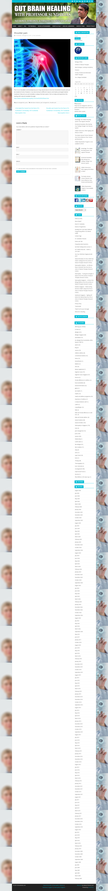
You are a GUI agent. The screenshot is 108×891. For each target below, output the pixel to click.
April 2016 (77, 653)
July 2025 (77, 525)
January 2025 (78, 542)
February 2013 (78, 751)
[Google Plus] (77, 1)
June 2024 (77, 558)
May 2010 (77, 837)
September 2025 (79, 520)
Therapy (77, 460)
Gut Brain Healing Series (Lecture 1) (83, 247)
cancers (77, 350)
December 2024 (79, 544)
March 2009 (78, 875)
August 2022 (78, 618)
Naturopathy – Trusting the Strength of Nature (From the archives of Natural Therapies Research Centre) (84, 275)
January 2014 (78, 721)
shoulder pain (53, 102)
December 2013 (79, 724)
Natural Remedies (47, 885)
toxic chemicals (78, 466)
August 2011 (78, 797)
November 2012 (79, 759)
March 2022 (78, 629)
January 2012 (78, 783)
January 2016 (78, 661)
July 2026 (77, 493)
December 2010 (79, 818)
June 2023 (77, 591)
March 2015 (78, 688)
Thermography (78, 463)
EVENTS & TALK (56, 26)
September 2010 (79, 827)
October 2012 (78, 762)
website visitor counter (80, 111)
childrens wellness (79, 353)
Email (18, 154)
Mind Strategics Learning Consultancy (84, 67)
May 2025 (77, 531)
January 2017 (78, 639)
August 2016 (78, 645)
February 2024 (78, 569)
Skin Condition (78, 447)
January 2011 (78, 816)
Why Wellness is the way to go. (82, 477)
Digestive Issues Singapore (81, 374)
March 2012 (78, 778)
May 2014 (77, 713)
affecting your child (79, 326)
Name (18, 147)
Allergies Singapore (79, 335)
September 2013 (79, 732)
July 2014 (77, 710)
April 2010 (77, 840)
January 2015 (78, 694)
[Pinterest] (87, 1)
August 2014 (78, 707)
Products (77, 70)
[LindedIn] (80, 1)
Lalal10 (76, 404)
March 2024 (78, 566)
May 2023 (77, 593)
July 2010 (77, 832)
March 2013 (78, 748)
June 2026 (77, 496)
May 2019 (77, 634)
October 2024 (78, 547)
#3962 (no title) (78, 218)
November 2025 (79, 515)
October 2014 (78, 702)
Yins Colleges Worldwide (80, 77)
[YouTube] (82, 1)
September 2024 (79, 550)
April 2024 (77, 563)
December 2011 (79, 786)
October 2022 (78, 612)
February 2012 (78, 780)
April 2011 (77, 808)
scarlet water (78, 441)
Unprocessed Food (79, 471)
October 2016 (78, 642)
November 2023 (79, 577)
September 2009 (79, 859)
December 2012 (79, 756)
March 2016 (78, 656)
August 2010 (78, 829)
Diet (76, 366)
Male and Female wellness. (81, 417)
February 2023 (78, 601)
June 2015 (77, 680)
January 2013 (78, 753)
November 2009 (79, 854)
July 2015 (77, 677)
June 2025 (77, 528)
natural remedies (79, 422)
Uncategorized (78, 469)
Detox (76, 358)
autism (76, 345)
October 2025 (78, 517)
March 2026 (78, 504)
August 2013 (78, 734)
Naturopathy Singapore (59, 887)
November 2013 (79, 726)
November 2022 (79, 610)
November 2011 (79, 789)
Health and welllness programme (83, 396)
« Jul (76, 96)
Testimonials (32, 26)
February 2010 (78, 846)
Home (14, 26)
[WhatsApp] (90, 1)
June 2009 (77, 867)
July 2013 (77, 737)
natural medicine (79, 420)
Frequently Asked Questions (81, 244)
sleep (76, 450)
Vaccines (77, 474)
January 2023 (78, 604)
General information (79, 385)
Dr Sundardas (18, 35)
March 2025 (78, 536)
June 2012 (77, 770)
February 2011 (78, 813)
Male (76, 410)
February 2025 (78, 539)
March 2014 (78, 718)
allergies (77, 332)
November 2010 (79, 821)
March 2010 (78, 843)
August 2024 (78, 553)
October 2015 (78, 669)
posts (26, 102)
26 (81, 93)
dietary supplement (79, 369)
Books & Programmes (44, 26)
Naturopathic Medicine (58, 885)
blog (76, 347)
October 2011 (78, 791)
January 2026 (78, 509)
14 (86, 89)
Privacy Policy (91, 26)
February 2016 (78, 658)
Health (76, 393)
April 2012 (77, 775)
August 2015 (78, 675)
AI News (77, 329)
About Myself (78, 221)
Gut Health (77, 391)
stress (76, 452)
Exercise (77, 377)
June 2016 (77, 648)
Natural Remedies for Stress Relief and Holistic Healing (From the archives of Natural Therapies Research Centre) (84, 260)
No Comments (37, 35)
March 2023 (78, 599)
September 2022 (79, 615)
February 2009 (78, 878)
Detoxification (78, 361)
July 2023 (77, 588)
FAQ (25, 26)
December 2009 (79, 851)
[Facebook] (74, 1)
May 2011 (77, 805)
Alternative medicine (35, 102)
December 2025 (79, 512)
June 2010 (77, 835)
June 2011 (77, 802)
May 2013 (77, 743)
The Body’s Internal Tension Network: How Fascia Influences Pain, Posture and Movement (84, 137)
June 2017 (77, 637)
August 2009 (78, 862)
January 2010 (78, 848)
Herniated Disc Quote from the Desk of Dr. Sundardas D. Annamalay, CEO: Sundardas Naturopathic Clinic (27, 110)
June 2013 (77, 740)
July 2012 (77, 767)
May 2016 (77, 650)
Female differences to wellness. (82, 380)
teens (76, 458)
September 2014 (79, 705)
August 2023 (78, 585)
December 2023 (79, 574)
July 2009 (77, 865)
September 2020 (79, 631)
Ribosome (79, 885)
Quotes (76, 436)
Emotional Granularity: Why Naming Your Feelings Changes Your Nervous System (84, 126)
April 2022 (77, 626)
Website (18, 161)
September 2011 (79, 794)
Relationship (78, 439)
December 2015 (79, 664)
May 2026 (77, 498)
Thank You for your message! (82, 309)
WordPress (91, 887)
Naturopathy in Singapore (81, 425)
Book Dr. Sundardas (68, 26)
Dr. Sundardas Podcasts (80, 238)
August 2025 (78, 523)
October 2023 (78, 580)
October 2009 (78, 856)
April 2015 (77, 686)
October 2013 (78, 729)
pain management (20, 102)
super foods (78, 455)
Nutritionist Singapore (48, 887)
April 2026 (77, 501)
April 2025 (77, 534)
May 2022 (77, 623)
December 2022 (79, 607)
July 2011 (77, 799)
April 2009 (77, 873)
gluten (76, 388)
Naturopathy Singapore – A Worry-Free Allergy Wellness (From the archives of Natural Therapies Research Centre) (84, 282)
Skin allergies (78, 444)
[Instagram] (85, 1)
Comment (19, 129)
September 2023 (79, 582)
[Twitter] (72, 1)
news (76, 428)
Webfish (80, 40)
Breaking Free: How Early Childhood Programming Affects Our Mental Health (83, 231)
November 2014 (79, 699)
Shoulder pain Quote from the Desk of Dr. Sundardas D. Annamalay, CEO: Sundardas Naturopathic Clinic (57, 110)
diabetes (77, 364)
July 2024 (77, 555)
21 (86, 91)
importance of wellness (80, 399)
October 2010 (78, 824)
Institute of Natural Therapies (82, 64)
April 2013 (77, 745)
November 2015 (79, 667)
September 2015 (79, 672)
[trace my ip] (84, 319)
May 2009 (77, 870)
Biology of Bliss (78, 62)
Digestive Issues (79, 372)
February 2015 (78, 691)
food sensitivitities (79, 383)
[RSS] (92, 1)
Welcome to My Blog (80, 311)
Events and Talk (78, 241)
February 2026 (78, 506)
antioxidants (78, 337)
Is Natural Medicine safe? (81, 402)
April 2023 (77, 596)
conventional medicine (80, 355)
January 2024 (78, 572)
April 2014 (77, 715)
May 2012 (77, 772)
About (20, 26)
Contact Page (80, 26)
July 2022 (77, 620)
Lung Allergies (78, 407)
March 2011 (78, 810)
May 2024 (77, 561)
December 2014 (79, 696)
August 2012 (78, 764)
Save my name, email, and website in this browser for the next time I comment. (37, 168)
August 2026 (78, 490)
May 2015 (77, 683)
